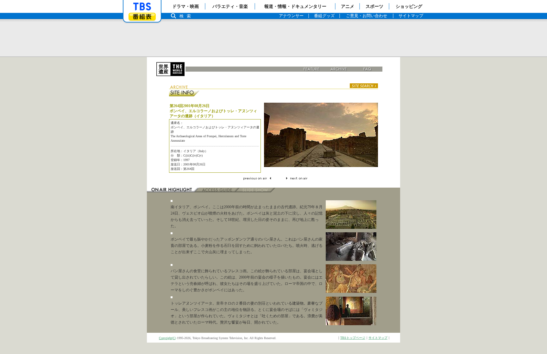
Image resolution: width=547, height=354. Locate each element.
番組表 (142, 17)
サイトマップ (377, 337)
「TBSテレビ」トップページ (142, 7)
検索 (186, 16)
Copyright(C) (167, 338)
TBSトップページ (352, 337)
